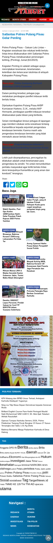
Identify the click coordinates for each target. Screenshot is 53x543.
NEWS (45, 465)
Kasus (40, 461)
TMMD (2, 484)
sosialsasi (15, 480)
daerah (31, 452)
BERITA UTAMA (19, 20)
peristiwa (29, 468)
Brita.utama (4, 453)
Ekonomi (15, 456)
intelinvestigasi (5, 461)
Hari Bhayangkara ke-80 (30, 457)
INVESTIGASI (16, 521)
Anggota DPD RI (8, 448)
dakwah (40, 453)
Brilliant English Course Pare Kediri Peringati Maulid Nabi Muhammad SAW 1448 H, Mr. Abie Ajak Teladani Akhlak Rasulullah (25, 414)
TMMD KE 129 (13, 484)
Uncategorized (38, 25)
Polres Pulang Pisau (17, 472)
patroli (13, 469)
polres (2, 473)
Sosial (4, 480)
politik (48, 469)
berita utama (33, 448)
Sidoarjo (48, 476)
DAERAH (32, 20)
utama (5, 488)
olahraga (5, 468)
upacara (39, 484)
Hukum (46, 457)
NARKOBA (36, 465)
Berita (22, 447)
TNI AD (30, 484)
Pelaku (20, 469)
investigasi (17, 461)
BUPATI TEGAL (20, 453)
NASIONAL (17, 25)
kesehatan (7, 464)
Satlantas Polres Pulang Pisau (29, 476)
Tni (23, 484)
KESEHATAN (7, 25)
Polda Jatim (40, 469)
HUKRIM (42, 20)
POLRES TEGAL (36, 473)
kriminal (26, 465)
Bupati (12, 453)
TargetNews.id (38, 480)
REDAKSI (5, 20)
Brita (42, 447)
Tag (25, 480)
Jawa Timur (31, 461)
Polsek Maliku (6, 476)
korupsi (18, 465)
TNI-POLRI (27, 25)
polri (45, 472)
